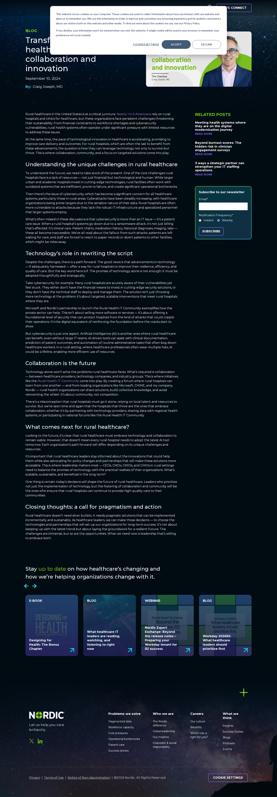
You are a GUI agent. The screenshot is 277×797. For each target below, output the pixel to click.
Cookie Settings (228, 777)
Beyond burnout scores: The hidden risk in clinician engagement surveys (218, 146)
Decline (206, 44)
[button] (26, 586)
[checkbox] (223, 221)
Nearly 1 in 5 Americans (134, 114)
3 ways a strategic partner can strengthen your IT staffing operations (219, 166)
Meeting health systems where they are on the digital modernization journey (220, 126)
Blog (31, 30)
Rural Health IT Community (58, 381)
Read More (203, 134)
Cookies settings (146, 44)
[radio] (206, 221)
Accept (176, 44)
